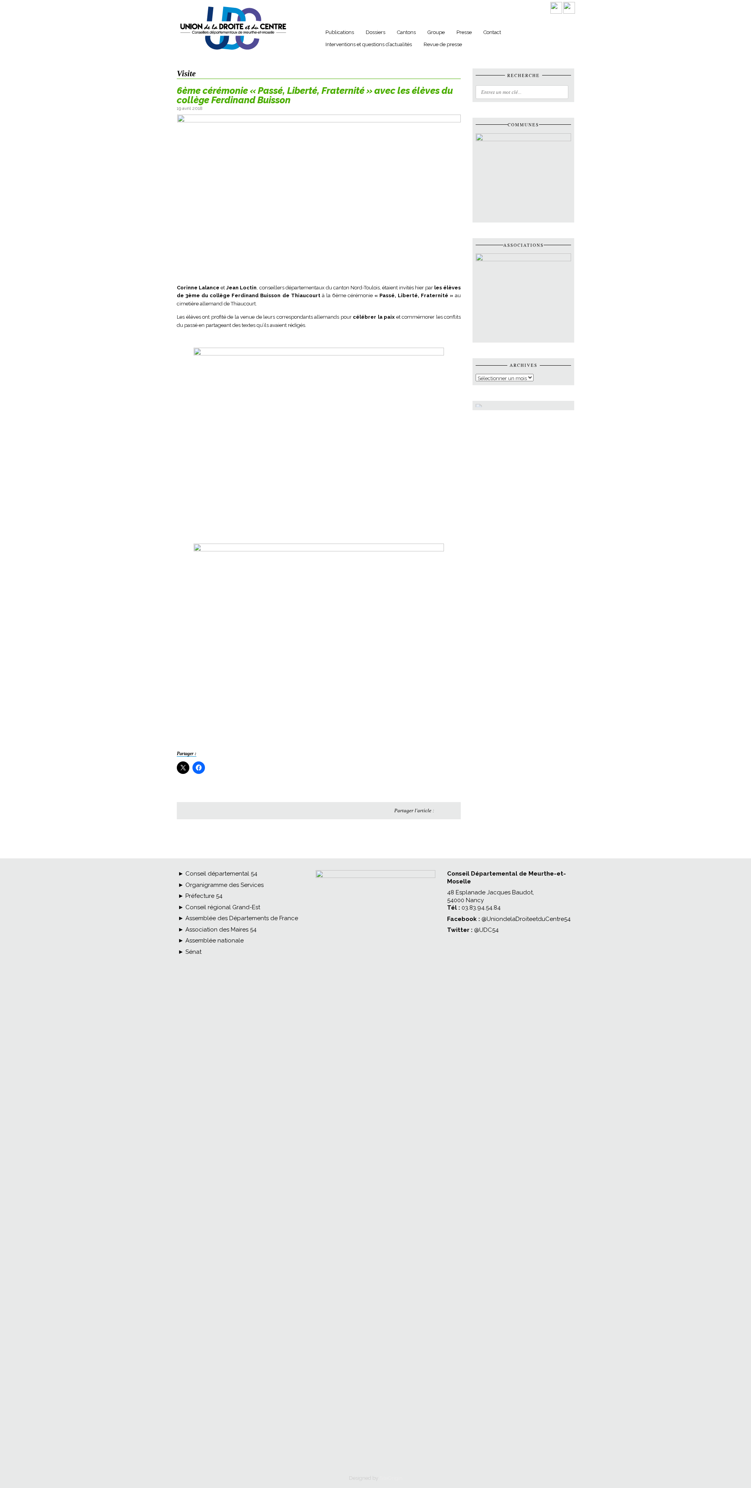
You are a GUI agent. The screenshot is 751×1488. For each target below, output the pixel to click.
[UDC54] (233, 50)
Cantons (406, 32)
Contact (492, 32)
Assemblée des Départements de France (241, 918)
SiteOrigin (390, 1478)
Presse (464, 32)
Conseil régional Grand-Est (222, 907)
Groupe (436, 32)
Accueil (308, 33)
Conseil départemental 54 (221, 873)
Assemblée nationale (214, 940)
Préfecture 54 (203, 895)
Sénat (192, 951)
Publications (339, 32)
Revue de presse (443, 44)
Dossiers (375, 32)
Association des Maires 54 (220, 929)
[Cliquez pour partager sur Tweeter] (452, 811)
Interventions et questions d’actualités (368, 44)
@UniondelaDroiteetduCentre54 (526, 919)
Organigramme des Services (224, 884)
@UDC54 (486, 929)
